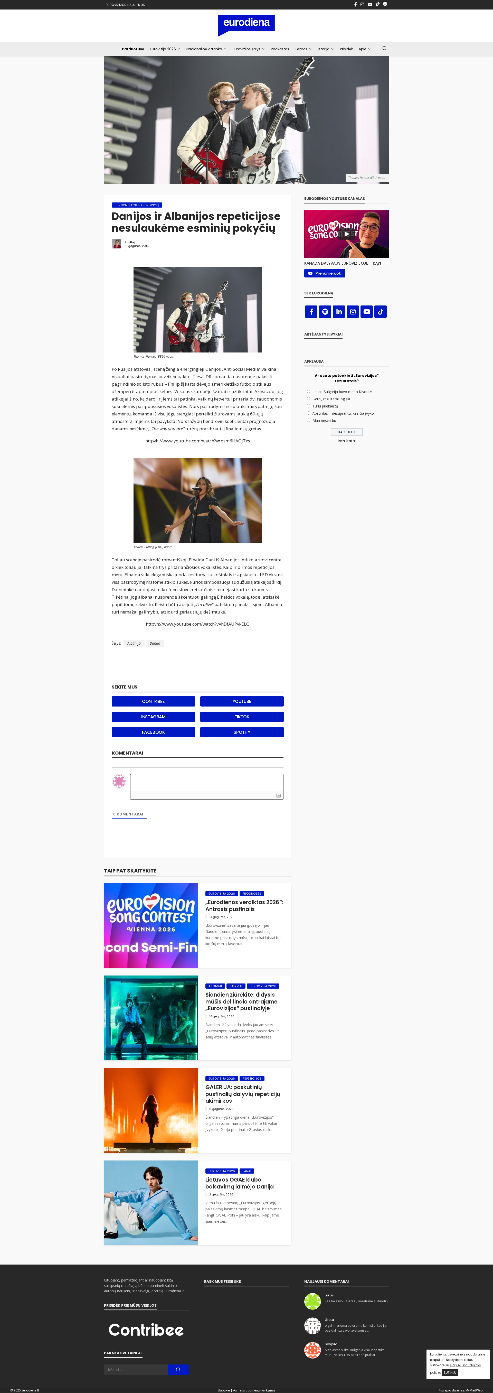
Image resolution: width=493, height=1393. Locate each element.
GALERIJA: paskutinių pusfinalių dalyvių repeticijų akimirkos (242, 1094)
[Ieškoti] (384, 48)
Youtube (242, 701)
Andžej (130, 242)
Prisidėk (346, 49)
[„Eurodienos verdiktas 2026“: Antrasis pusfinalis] (151, 925)
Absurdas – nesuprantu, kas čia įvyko (343, 413)
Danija (155, 643)
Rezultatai (347, 440)
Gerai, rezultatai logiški (331, 398)
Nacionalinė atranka (204, 49)
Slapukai (224, 1390)
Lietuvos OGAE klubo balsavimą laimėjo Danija (239, 1183)
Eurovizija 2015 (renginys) (137, 205)
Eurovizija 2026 (163, 49)
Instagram (153, 717)
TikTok (242, 717)
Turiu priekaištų (325, 406)
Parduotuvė (133, 49)
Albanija (134, 643)
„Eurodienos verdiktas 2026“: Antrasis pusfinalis (244, 906)
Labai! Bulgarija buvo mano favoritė (342, 391)
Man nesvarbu (324, 420)
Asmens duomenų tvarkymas (254, 1390)
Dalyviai (236, 986)
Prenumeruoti (329, 273)
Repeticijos (252, 1078)
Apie (362, 49)
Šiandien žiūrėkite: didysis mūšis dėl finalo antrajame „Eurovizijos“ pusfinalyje (241, 1001)
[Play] (346, 234)
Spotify (242, 732)
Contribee (153, 701)
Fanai (247, 1171)
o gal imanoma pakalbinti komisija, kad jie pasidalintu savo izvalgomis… (356, 1327)
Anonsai (215, 986)
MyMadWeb (474, 1390)
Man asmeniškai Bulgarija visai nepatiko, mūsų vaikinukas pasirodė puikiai (355, 1352)
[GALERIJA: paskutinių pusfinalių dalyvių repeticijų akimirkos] (151, 1110)
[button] (346, 262)
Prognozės (252, 893)
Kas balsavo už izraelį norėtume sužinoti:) (356, 1301)
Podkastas (280, 49)
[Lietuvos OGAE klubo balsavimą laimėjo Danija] (151, 1202)
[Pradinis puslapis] (246, 25)
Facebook (153, 732)
